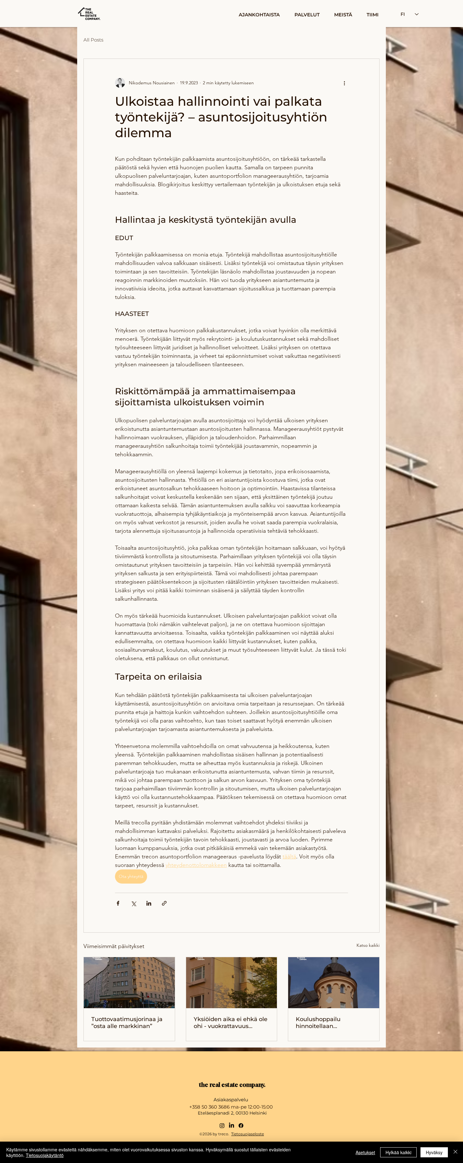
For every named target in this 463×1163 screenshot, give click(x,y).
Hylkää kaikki (398, 1152)
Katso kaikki (368, 945)
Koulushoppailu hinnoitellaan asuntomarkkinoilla (323, 1023)
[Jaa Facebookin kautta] (118, 903)
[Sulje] (455, 1152)
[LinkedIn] (231, 1125)
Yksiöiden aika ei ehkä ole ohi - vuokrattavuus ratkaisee (230, 1023)
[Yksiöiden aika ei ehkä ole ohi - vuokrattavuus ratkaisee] (231, 982)
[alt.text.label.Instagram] (222, 1125)
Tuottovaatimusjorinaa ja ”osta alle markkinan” (127, 1023)
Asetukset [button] (365, 1152)
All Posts (93, 40)
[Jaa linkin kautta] (164, 903)
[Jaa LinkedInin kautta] (149, 903)
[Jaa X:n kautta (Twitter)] (133, 903)
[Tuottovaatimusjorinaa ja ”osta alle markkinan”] (129, 982)
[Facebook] (241, 1125)
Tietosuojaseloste (247, 1134)
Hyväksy (434, 1152)
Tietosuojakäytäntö (45, 1155)
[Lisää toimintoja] (344, 83)
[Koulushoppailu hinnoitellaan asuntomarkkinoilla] (333, 982)
